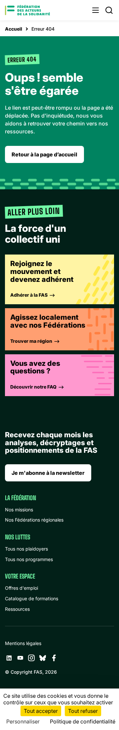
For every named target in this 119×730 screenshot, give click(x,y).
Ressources (17, 609)
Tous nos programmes (29, 559)
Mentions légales (23, 643)
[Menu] (95, 10)
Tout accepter (41, 711)
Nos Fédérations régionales (34, 520)
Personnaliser (23, 721)
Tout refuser (83, 711)
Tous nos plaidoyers (26, 549)
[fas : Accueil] (27, 10)
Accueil (13, 29)
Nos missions (19, 509)
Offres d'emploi (21, 588)
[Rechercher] (109, 10)
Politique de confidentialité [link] (82, 721)
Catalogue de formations (31, 598)
